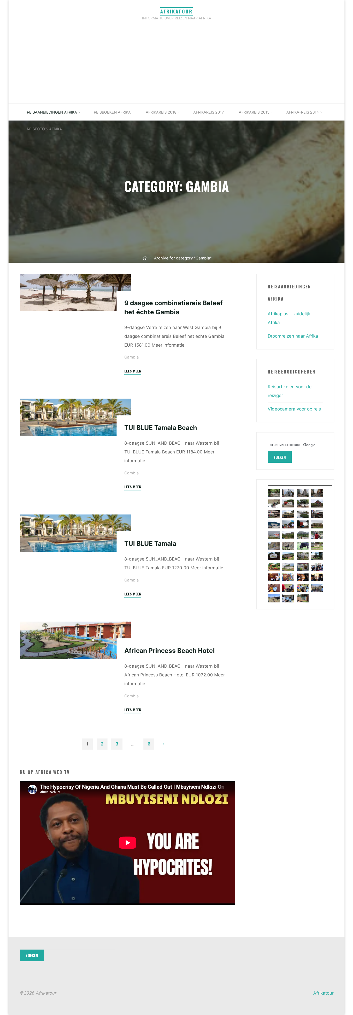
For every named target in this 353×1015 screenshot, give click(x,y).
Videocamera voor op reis (294, 409)
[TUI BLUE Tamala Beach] (75, 417)
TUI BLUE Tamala (150, 543)
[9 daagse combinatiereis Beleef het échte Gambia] (75, 292)
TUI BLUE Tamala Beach (160, 427)
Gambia (131, 357)
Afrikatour (176, 11)
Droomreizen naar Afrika (293, 336)
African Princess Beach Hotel (169, 650)
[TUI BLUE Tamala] (75, 533)
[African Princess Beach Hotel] (75, 640)
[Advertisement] (176, 64)
